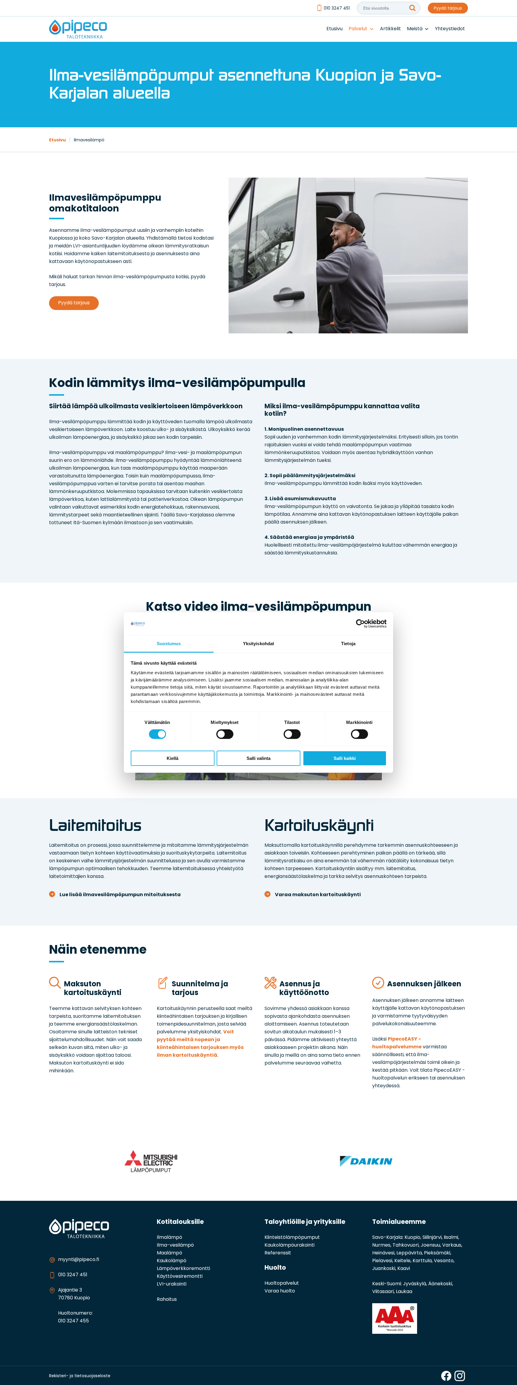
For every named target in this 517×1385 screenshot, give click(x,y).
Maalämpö (169, 1253)
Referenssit (277, 1253)
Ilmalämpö (169, 1238)
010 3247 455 (73, 1321)
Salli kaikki (345, 758)
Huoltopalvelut (281, 1283)
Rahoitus (167, 1300)
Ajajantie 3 (70, 1290)
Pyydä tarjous (448, 8)
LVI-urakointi (171, 1284)
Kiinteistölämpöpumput (292, 1238)
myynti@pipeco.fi (78, 1260)
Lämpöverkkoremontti (183, 1269)
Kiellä (172, 758)
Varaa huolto (279, 1291)
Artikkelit (390, 29)
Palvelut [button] (358, 29)
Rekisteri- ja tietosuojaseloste (79, 1376)
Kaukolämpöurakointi (289, 1245)
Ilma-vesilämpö (175, 1245)
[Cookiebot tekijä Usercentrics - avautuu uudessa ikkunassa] (360, 623)
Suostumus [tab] (169, 643)
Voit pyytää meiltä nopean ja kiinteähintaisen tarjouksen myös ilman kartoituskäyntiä (200, 1044)
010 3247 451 (337, 8)
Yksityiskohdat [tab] (258, 643)
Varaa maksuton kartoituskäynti (318, 895)
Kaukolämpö (171, 1261)
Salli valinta (258, 758)
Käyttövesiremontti (180, 1276)
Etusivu (334, 29)
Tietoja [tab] (348, 643)
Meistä (414, 29)
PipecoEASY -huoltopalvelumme (397, 1043)
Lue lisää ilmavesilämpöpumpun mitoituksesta (120, 895)
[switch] (224, 734)
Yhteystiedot (450, 29)
